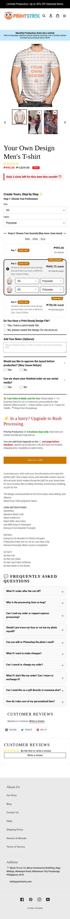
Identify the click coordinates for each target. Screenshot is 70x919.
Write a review (36, 721)
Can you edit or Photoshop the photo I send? (30, 642)
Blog (9, 804)
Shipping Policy (15, 829)
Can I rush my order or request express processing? (27, 615)
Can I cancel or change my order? (24, 664)
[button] (11, 163)
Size (5, 204)
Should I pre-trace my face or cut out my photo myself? (31, 629)
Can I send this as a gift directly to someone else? (33, 690)
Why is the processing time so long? (26, 602)
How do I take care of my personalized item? (30, 701)
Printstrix (39, 908)
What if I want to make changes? (24, 653)
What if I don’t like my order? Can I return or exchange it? (30, 677)
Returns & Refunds (16, 838)
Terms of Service (16, 846)
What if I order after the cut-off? (23, 591)
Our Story (12, 795)
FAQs (9, 821)
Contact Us (13, 812)
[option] (19, 117)
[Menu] (64, 15)
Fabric (6, 217)
